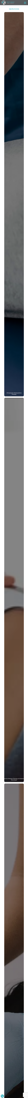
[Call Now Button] (2, 1096)
